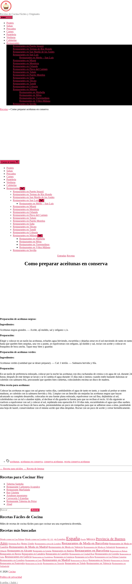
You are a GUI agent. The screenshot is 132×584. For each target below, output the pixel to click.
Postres (10, 23)
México (90, 539)
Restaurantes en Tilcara (24, 80)
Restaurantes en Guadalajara (42, 557)
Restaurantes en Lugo (33, 560)
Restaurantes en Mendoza (26, 63)
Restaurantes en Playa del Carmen (30, 69)
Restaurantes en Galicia (18, 556)
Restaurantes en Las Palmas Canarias (110, 557)
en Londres (60, 539)
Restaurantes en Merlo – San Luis (36, 57)
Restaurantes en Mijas (30, 95)
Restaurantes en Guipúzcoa (64, 557)
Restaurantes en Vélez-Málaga (34, 101)
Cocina (12, 571)
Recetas (4, 109)
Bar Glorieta (12, 492)
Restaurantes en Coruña (107, 554)
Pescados (11, 28)
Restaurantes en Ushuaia (25, 86)
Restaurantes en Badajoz (63, 551)
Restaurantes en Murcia (79, 560)
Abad (9, 504)
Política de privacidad (11, 577)
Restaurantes (12, 43)
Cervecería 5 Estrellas (17, 498)
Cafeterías (11, 40)
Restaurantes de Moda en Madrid (28, 547)
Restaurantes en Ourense (120, 560)
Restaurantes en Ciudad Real (81, 554)
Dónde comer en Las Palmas (12, 539)
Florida (83, 539)
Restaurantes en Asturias (42, 551)
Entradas (61, 255)
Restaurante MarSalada (18, 489)
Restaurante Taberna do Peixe (21, 501)
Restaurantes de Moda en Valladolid (99, 547)
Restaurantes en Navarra (99, 560)
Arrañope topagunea (16, 495)
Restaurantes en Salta (23, 77)
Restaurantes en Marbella (32, 92)
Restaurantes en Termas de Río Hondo (32, 49)
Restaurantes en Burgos (10, 554)
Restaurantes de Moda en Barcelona (85, 543)
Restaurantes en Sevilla (24, 103)
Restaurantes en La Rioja (84, 557)
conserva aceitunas (53, 461)
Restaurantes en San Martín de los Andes (33, 51)
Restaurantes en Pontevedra (12, 563)
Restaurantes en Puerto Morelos (29, 75)
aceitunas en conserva (32, 461)
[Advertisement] (66, 135)
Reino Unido (27, 543)
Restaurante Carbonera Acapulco (23, 486)
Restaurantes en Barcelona (92, 550)
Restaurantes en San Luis (25, 54)
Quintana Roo (14, 543)
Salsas (9, 25)
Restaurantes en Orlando (25, 66)
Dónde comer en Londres (36, 539)
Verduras (10, 37)
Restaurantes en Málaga (25, 89)
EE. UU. (50, 539)
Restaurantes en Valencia (98, 563)
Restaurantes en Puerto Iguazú (28, 46)
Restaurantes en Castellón (57, 554)
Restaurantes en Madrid (56, 560)
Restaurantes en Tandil (24, 83)
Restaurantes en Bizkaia (118, 551)
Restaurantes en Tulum (24, 72)
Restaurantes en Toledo (75, 563)
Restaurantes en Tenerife (53, 563)
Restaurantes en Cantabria (33, 554)
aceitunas (14, 461)
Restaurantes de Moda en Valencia (65, 547)
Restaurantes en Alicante (19, 550)
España (73, 538)
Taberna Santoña (15, 484)
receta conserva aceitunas (77, 461)
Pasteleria (11, 34)
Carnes (10, 31)
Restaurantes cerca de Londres (48, 543)
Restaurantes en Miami (24, 60)
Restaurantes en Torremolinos (34, 98)
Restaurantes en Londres (12, 560)
